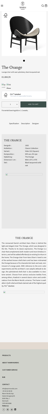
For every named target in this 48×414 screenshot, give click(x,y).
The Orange (29, 157)
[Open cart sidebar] (46, 6)
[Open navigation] (2, 6)
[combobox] (42, 6)
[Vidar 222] (9, 85)
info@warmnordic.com (9, 389)
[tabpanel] (24, 33)
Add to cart (33, 104)
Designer (35, 123)
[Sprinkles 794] (4, 85)
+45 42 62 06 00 (7, 391)
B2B (3, 377)
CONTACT (6, 384)
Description (25, 123)
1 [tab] (24, 61)
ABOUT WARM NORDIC (10, 362)
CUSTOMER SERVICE (9, 370)
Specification (14, 123)
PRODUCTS (6, 355)
